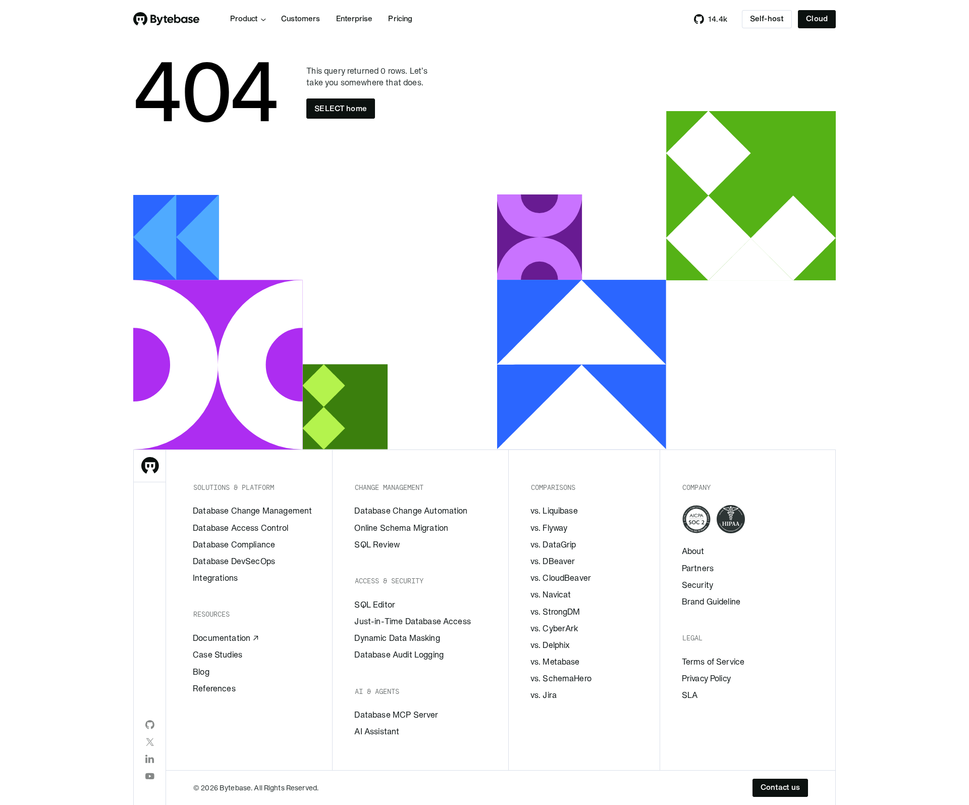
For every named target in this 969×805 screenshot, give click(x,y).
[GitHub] (149, 724)
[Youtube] (149, 776)
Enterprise (354, 19)
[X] (149, 741)
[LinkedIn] (149, 759)
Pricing (400, 19)
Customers (300, 19)
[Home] (166, 19)
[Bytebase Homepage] (150, 466)
